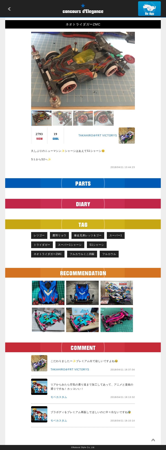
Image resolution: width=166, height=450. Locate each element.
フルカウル (109, 254)
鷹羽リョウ (59, 235)
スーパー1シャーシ (70, 244)
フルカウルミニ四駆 (82, 254)
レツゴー (39, 235)
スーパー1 (115, 235)
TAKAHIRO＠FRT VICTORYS (97, 135)
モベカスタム (59, 397)
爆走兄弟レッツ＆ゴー (88, 235)
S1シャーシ (96, 244)
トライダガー (42, 244)
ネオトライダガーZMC (48, 254)
